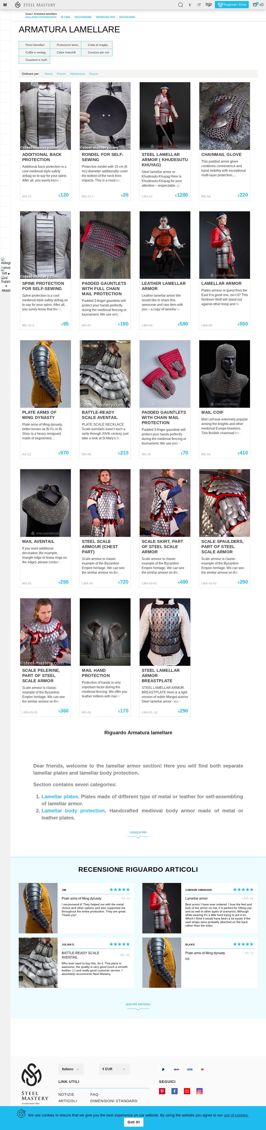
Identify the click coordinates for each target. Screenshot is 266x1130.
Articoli (67, 1101)
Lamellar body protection (73, 810)
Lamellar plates (60, 796)
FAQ (94, 1094)
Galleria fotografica (41, 17)
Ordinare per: (30, 73)
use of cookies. (236, 1115)
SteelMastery (35, 4)
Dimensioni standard (114, 1101)
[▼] (5, 263)
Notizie (66, 1094)
